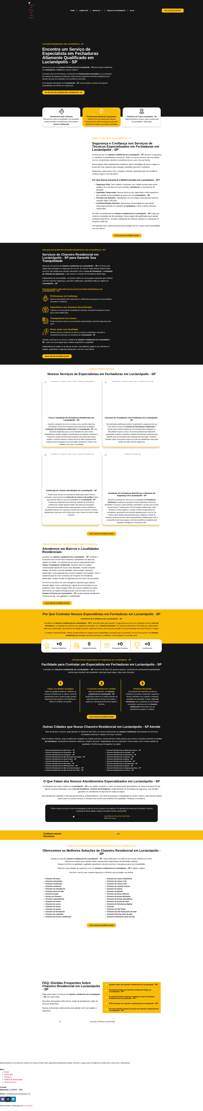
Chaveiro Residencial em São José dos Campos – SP (64, 768)
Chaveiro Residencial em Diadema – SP (121, 761)
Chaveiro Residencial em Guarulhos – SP (60, 752)
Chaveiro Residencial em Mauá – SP (120, 759)
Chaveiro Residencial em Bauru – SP (120, 766)
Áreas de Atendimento (116, 10)
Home (72, 10)
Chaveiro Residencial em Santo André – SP (60, 759)
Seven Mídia (27, 1106)
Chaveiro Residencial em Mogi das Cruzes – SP (124, 750)
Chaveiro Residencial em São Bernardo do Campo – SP (65, 757)
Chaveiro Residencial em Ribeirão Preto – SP (61, 766)
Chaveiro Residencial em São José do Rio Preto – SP (64, 770)
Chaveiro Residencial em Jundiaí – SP (120, 752)
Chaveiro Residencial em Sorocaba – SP (59, 763)
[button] (44, 813)
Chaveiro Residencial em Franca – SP (120, 770)
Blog (132, 10)
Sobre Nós (83, 10)
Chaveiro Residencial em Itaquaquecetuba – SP (124, 768)
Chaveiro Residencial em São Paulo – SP (60, 750)
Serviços (96, 10)
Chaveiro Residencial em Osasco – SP (59, 761)
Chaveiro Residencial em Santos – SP (120, 757)
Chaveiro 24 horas (52, 879)
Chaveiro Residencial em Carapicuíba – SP (122, 763)
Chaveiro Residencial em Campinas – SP (60, 754)
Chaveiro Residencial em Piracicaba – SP (121, 754)
